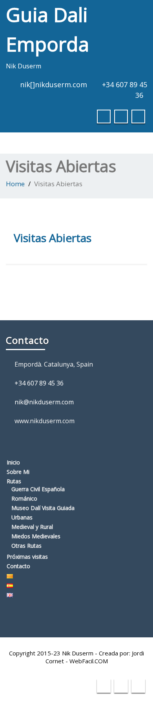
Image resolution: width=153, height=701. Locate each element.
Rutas (14, 481)
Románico (24, 498)
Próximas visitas (27, 556)
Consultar (116, 13)
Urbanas (22, 517)
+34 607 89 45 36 (39, 383)
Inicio (13, 462)
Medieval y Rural (32, 526)
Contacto (18, 566)
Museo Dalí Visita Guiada (43, 508)
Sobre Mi (18, 471)
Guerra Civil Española (38, 489)
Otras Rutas (26, 545)
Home (15, 183)
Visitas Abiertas (52, 237)
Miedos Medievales (35, 536)
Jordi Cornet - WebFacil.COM (95, 657)
